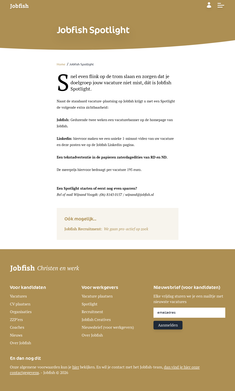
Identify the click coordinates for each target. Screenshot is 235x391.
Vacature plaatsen (97, 296)
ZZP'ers (16, 319)
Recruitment (92, 311)
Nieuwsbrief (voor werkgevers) (108, 327)
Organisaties (21, 311)
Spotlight (89, 304)
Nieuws (16, 335)
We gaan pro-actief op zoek (126, 228)
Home (61, 64)
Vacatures (18, 296)
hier (75, 367)
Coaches (17, 327)
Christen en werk (58, 268)
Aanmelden (168, 325)
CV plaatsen (20, 304)
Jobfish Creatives (96, 319)
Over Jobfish (20, 342)
